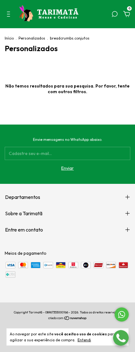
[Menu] (9, 15)
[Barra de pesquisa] (115, 15)
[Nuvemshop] (67, 319)
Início (9, 38)
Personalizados (32, 38)
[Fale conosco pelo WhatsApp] (122, 314)
